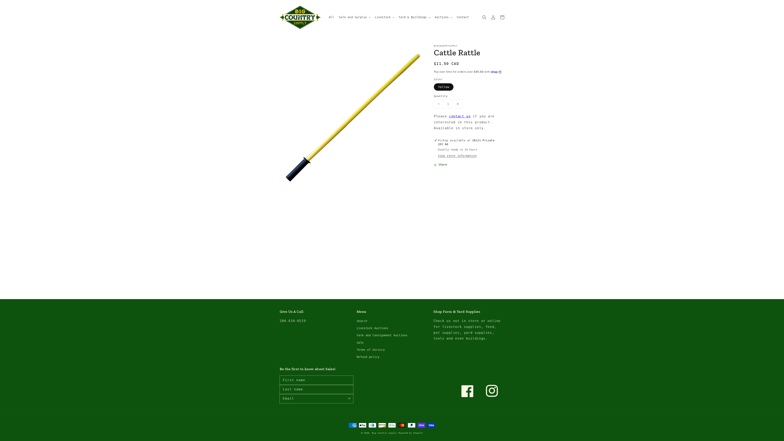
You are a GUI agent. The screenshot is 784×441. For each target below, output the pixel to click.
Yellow (443, 87)
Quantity (441, 96)
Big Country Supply (384, 433)
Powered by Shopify (410, 433)
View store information (457, 155)
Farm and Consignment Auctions (382, 335)
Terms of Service (371, 349)
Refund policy (368, 357)
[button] (354, 17)
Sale (360, 342)
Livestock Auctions (372, 328)
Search (362, 321)
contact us (460, 116)
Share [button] (443, 164)
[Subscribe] (348, 398)
